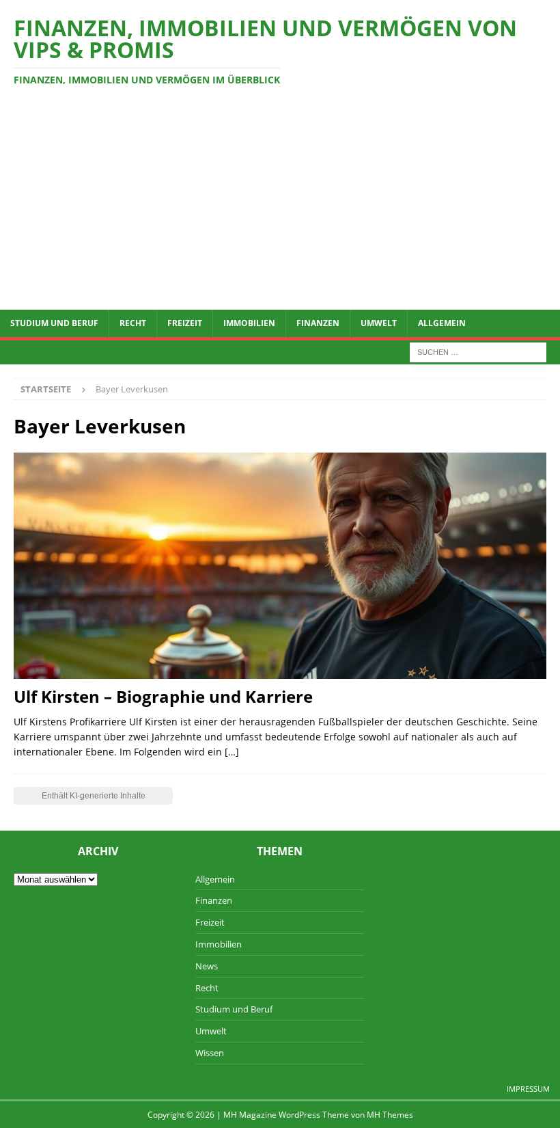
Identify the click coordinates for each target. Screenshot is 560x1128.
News (206, 966)
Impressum (528, 1089)
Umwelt (379, 323)
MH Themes (390, 1114)
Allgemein (442, 323)
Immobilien (249, 323)
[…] (232, 751)
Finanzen (317, 323)
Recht (133, 323)
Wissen (209, 1053)
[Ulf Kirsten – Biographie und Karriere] (280, 566)
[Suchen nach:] (478, 351)
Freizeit (184, 323)
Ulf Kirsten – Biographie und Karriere (163, 696)
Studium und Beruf (54, 323)
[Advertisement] (280, 207)
